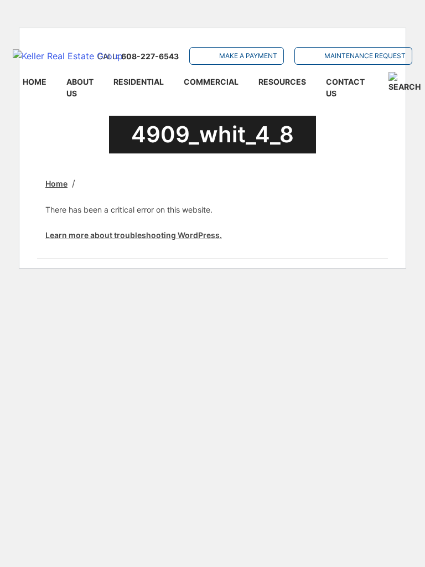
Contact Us (345, 87)
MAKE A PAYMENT (248, 55)
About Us (80, 87)
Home (34, 81)
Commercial (211, 81)
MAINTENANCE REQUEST (365, 55)
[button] (404, 82)
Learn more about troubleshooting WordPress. (133, 235)
